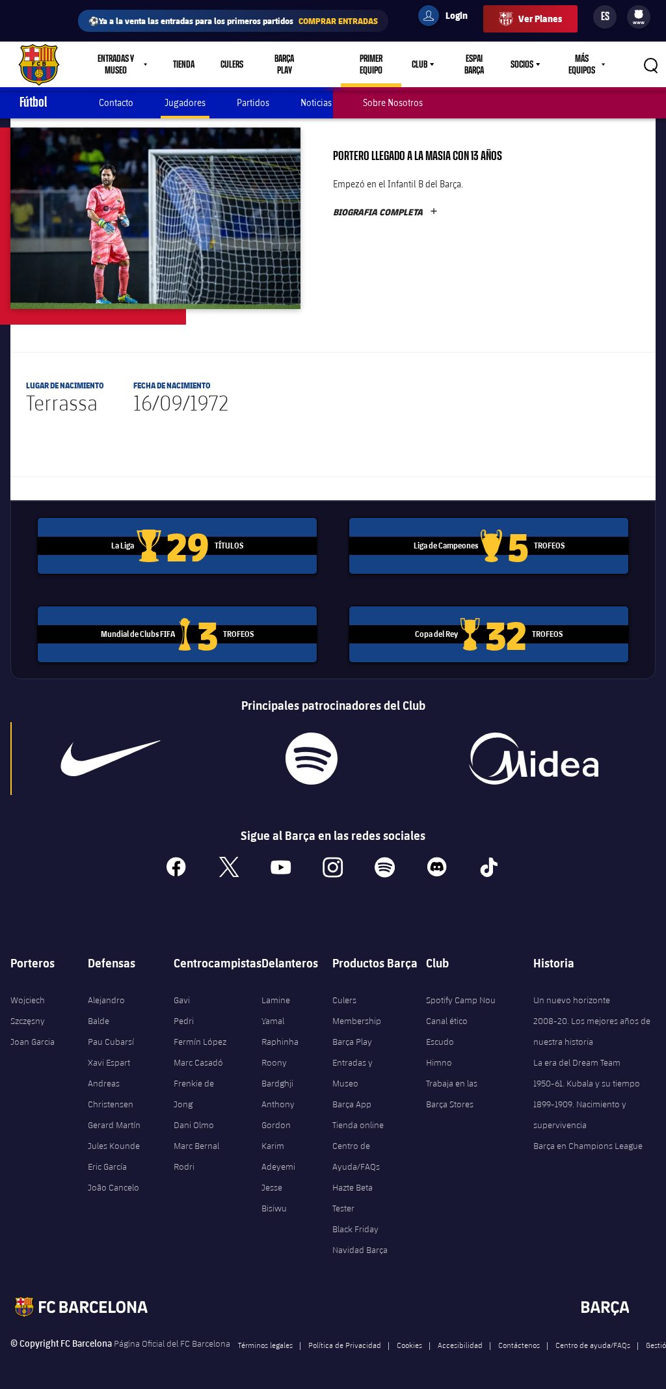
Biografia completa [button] (385, 212)
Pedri (184, 1021)
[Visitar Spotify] (311, 759)
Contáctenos (519, 1344)
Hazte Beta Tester (352, 1197)
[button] (155, 218)
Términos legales (265, 1344)
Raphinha (280, 1041)
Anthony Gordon (278, 1114)
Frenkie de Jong (194, 1093)
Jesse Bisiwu (274, 1197)
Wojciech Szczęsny (27, 1010)
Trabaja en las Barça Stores (451, 1093)
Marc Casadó (198, 1062)
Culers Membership (356, 1010)
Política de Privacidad (344, 1344)
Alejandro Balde (106, 1010)
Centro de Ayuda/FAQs (356, 1156)
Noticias (316, 102)
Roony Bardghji (277, 1072)
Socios (522, 64)
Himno (439, 1062)
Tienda (183, 64)
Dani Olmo (194, 1125)
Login (448, 17)
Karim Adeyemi (278, 1156)
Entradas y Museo (352, 1072)
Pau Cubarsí (111, 1041)
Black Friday (355, 1229)
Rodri (184, 1166)
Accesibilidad (460, 1344)
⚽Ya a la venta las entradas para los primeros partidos (233, 20)
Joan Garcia (32, 1041)
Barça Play (284, 64)
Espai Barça (474, 64)
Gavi (182, 1000)
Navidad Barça (360, 1250)
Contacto (116, 102)
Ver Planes (540, 18)
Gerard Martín (114, 1125)
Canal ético (447, 1021)
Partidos (253, 102)
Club (419, 64)
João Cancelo (113, 1187)
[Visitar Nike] (110, 759)
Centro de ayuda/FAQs (592, 1344)
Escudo (440, 1041)
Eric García (107, 1166)
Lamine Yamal (275, 1010)
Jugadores (185, 102)
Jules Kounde (114, 1145)
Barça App (351, 1104)
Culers (231, 64)
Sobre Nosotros (393, 102)
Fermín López (200, 1041)
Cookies (409, 1344)
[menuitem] (638, 14)
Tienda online (358, 1125)
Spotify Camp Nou (461, 1000)
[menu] (638, 17)
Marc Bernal (196, 1145)
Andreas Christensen (110, 1093)
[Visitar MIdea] (534, 759)
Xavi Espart (109, 1062)
